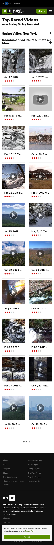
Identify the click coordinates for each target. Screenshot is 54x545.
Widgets (6, 469)
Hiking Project (33, 469)
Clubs (5, 473)
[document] (27, 533)
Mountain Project (35, 460)
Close (27, 536)
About (5, 460)
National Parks (34, 481)
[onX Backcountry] (11, 3)
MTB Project (33, 464)
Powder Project (34, 477)
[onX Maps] (9, 500)
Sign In (41, 11)
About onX (7, 518)
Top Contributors (10, 477)
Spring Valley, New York (19, 33)
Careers (6, 522)
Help (5, 464)
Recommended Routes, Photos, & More (27, 41)
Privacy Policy (30, 531)
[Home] (14, 11)
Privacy (40, 541)
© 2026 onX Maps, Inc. (19, 541)
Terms (33, 541)
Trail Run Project (34, 473)
